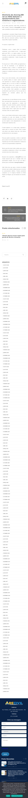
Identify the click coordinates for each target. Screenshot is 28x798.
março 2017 (5, 584)
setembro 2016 (6, 601)
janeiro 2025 (6, 318)
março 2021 (5, 448)
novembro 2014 (6, 663)
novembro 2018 (6, 527)
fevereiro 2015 (6, 654)
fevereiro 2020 (6, 485)
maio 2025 (5, 307)
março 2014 (5, 685)
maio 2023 (5, 375)
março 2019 (5, 516)
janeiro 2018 (6, 555)
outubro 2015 (6, 632)
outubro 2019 (6, 496)
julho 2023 (5, 369)
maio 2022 (5, 409)
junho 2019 (5, 507)
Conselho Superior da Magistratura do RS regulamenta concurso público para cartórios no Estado (15, 210)
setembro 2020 (6, 465)
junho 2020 (5, 474)
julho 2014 (5, 674)
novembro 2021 (6, 426)
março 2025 (5, 313)
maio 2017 (5, 578)
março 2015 (5, 652)
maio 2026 (5, 273)
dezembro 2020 (6, 457)
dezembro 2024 (6, 321)
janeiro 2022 (6, 420)
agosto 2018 (6, 536)
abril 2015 (5, 649)
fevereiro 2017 (6, 587)
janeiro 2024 (6, 352)
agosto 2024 (6, 332)
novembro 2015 (6, 629)
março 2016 (5, 618)
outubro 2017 (6, 564)
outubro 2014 (6, 666)
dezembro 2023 (6, 355)
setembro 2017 (6, 567)
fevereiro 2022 (6, 417)
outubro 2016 (6, 598)
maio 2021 (5, 442)
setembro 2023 (6, 363)
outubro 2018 (6, 530)
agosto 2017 (6, 570)
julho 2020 (5, 471)
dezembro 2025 (6, 287)
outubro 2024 (6, 327)
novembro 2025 (6, 290)
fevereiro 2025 (6, 315)
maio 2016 (5, 612)
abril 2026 (5, 276)
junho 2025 (5, 304)
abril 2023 (5, 378)
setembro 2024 (6, 329)
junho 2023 (5, 372)
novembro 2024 (6, 324)
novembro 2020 (6, 459)
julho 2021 (5, 437)
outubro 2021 (6, 428)
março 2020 (5, 482)
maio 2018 (5, 544)
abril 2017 (5, 581)
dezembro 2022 (6, 389)
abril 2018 (5, 547)
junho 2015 (5, 643)
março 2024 (5, 346)
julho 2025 (5, 301)
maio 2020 (5, 476)
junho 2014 (5, 677)
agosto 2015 (6, 637)
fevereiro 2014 (6, 688)
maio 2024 (5, 341)
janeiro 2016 (6, 623)
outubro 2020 (6, 462)
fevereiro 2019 (6, 519)
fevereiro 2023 (6, 383)
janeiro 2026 (6, 284)
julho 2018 (5, 538)
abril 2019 (5, 513)
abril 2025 (5, 310)
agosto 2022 (6, 400)
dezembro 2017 (6, 558)
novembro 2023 (6, 358)
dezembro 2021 (6, 423)
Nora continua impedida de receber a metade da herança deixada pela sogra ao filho (12, 219)
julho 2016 (5, 606)
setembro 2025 (6, 296)
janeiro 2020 (6, 488)
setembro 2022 (6, 397)
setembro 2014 (6, 668)
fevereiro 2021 (6, 451)
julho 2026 (5, 267)
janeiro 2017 (6, 589)
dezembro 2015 (6, 626)
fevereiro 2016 (6, 620)
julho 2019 (5, 505)
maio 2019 (5, 510)
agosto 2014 (6, 671)
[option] (14, 236)
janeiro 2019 (6, 522)
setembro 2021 (6, 431)
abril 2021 (5, 445)
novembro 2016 (6, 595)
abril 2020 (5, 479)
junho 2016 (5, 609)
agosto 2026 (6, 265)
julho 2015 (5, 640)
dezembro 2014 (6, 660)
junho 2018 (5, 541)
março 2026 (5, 279)
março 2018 (5, 550)
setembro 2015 (6, 635)
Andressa (4, 22)
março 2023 (5, 380)
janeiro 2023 (6, 386)
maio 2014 (5, 680)
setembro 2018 (6, 533)
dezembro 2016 (6, 592)
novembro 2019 (6, 493)
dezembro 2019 (6, 491)
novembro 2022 (6, 392)
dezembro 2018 (6, 524)
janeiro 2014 (6, 691)
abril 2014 (5, 683)
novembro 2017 (6, 561)
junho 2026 (5, 270)
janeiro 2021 (6, 454)
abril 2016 (5, 615)
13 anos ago (8, 22)
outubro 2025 (6, 293)
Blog (3, 12)
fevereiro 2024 (6, 349)
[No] (26, 790)
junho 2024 (5, 338)
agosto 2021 (6, 434)
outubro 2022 (6, 394)
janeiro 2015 (6, 657)
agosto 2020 (6, 468)
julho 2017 (5, 572)
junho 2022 (5, 406)
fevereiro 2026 (6, 281)
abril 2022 (5, 411)
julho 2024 (5, 335)
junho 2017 (5, 575)
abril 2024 (5, 344)
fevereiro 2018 (6, 553)
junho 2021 (5, 440)
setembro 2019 (6, 499)
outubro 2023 (6, 361)
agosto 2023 (6, 366)
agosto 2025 (6, 298)
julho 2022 (5, 403)
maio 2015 (5, 646)
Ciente (8, 795)
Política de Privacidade (17, 795)
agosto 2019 (6, 502)
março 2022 (5, 414)
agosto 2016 (6, 603)
